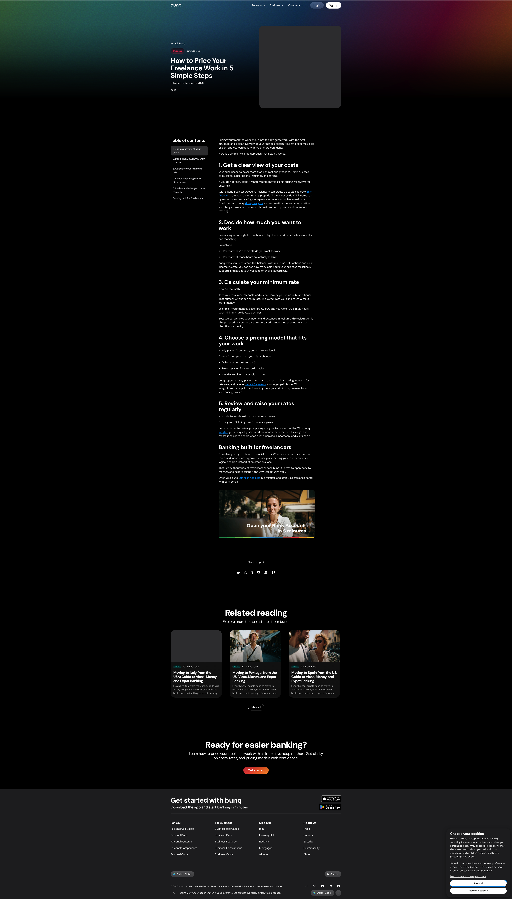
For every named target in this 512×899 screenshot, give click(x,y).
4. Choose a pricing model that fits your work (189, 180)
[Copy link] (239, 572)
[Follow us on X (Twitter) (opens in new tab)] (252, 572)
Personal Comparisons (184, 848)
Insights (223, 432)
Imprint (189, 886)
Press (306, 828)
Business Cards (224, 854)
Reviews (264, 841)
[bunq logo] (176, 5)
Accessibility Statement (242, 886)
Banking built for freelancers (188, 198)
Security (308, 841)
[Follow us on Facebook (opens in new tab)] (273, 572)
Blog (261, 828)
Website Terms (202, 886)
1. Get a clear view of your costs (187, 150)
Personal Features (181, 841)
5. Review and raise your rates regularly (189, 190)
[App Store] (331, 798)
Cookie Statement (264, 886)
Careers (308, 835)
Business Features (226, 841)
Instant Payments (255, 384)
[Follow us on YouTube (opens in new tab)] (322, 886)
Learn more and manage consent (468, 876)
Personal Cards (179, 854)
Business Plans (223, 835)
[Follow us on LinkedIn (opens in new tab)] (265, 572)
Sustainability (311, 848)
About (307, 854)
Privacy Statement (220, 886)
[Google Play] (330, 807)
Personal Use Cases (182, 828)
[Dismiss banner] (174, 893)
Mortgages (265, 848)
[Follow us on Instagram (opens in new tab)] (306, 886)
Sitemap (279, 886)
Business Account (249, 478)
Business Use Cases (227, 828)
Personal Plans (179, 835)
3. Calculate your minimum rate (187, 170)
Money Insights (254, 203)
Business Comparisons (228, 848)
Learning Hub (267, 835)
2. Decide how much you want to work (189, 160)
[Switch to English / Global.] (338, 893)
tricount (264, 854)
